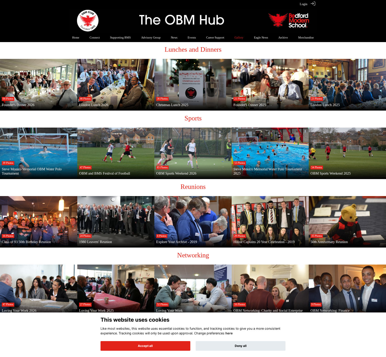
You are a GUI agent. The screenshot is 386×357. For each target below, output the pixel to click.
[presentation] (6, 88)
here (229, 333)
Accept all (145, 346)
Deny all (241, 346)
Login (303, 4)
